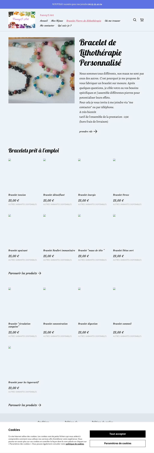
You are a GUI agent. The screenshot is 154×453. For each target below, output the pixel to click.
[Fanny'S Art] (21, 20)
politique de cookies (75, 444)
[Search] (134, 20)
